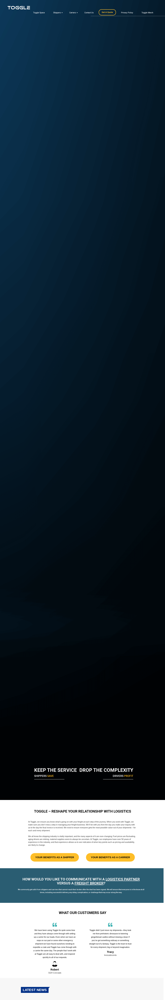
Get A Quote (107, 12)
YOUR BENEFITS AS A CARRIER (110, 857)
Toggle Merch (147, 12)
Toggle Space (39, 12)
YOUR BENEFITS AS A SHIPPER (54, 857)
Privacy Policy (127, 12)
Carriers (72, 12)
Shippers (57, 12)
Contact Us (89, 12)
